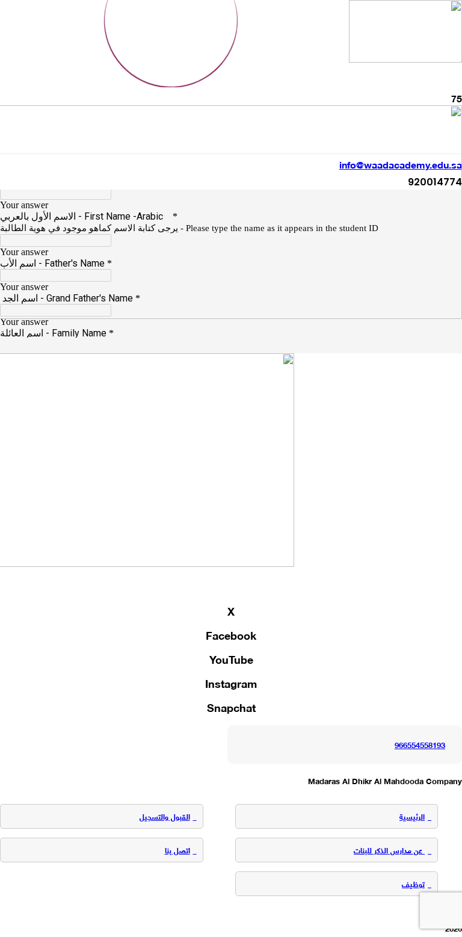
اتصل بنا (177, 850)
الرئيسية (412, 816)
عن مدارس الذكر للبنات (389, 850)
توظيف (413, 883)
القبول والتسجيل (165, 816)
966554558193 (420, 744)
